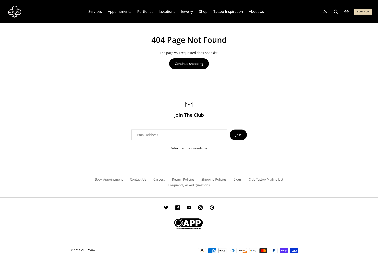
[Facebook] (177, 208)
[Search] (336, 11)
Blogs (237, 179)
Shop (203, 11)
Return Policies (183, 179)
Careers (159, 179)
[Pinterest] (212, 208)
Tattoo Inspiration (228, 11)
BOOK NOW (363, 11)
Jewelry (187, 11)
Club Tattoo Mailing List (266, 179)
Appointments (119, 11)
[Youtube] (189, 208)
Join (238, 135)
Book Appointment (109, 179)
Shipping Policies (213, 179)
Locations (167, 11)
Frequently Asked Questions (189, 185)
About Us (256, 11)
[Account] (325, 11)
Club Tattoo (88, 250)
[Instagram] (200, 208)
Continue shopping (189, 64)
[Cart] (346, 11)
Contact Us (138, 179)
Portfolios (145, 11)
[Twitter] (166, 208)
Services (95, 11)
